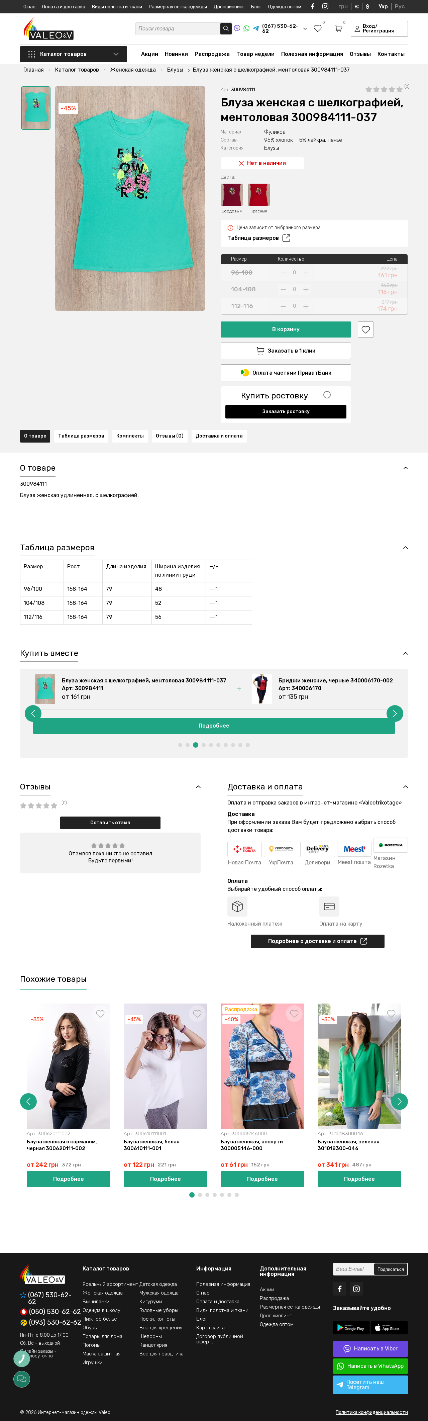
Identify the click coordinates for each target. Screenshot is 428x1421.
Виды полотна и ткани (117, 7)
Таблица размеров (253, 238)
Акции (149, 54)
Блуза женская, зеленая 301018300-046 (349, 1145)
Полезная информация (312, 54)
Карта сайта (210, 1328)
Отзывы (360, 54)
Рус (400, 6)
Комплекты (130, 436)
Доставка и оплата (219, 436)
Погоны (91, 1345)
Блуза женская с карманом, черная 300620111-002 (62, 1145)
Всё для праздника (161, 1354)
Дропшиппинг (229, 7)
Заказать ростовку (286, 411)
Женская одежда (103, 1293)
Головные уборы (158, 1310)
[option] (36, 108)
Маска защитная (101, 1354)
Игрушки (93, 1362)
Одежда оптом (284, 7)
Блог (256, 7)
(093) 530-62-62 (55, 1322)
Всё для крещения (160, 1328)
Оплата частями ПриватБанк (291, 373)
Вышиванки (96, 1302)
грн (343, 6)
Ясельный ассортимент (110, 1284)
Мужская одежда (159, 1293)
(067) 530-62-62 (50, 1298)
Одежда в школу (101, 1310)
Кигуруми (150, 1302)
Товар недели (255, 54)
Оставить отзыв (110, 823)
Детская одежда (158, 1284)
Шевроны (150, 1336)
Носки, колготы (157, 1319)
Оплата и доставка (63, 7)
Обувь (90, 1328)
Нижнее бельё (100, 1319)
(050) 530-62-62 (55, 1312)
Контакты (391, 54)
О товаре (35, 436)
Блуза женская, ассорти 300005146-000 (252, 1145)
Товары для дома (102, 1336)
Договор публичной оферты (219, 1339)
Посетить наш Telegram (365, 1385)
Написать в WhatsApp (375, 1366)
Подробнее (215, 726)
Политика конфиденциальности (372, 1412)
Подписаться (391, 1269)
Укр (383, 6)
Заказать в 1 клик (291, 351)
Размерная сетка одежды (178, 7)
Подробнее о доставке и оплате (312, 941)
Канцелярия (153, 1345)
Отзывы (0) (170, 436)
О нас (29, 7)
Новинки (176, 54)
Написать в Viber (376, 1348)
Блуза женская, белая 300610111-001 (152, 1145)
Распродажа (212, 54)
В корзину (286, 329)
